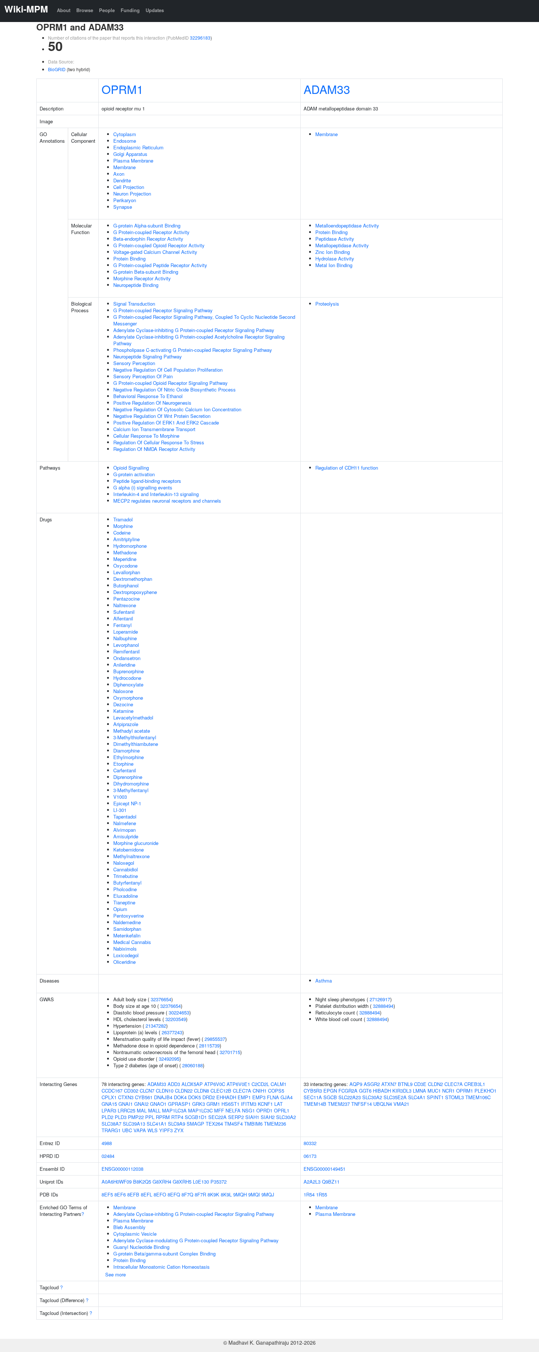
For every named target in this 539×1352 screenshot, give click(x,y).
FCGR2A (348, 1090)
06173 (310, 1155)
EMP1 (244, 1097)
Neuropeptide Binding (135, 284)
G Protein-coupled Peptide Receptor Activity (160, 265)
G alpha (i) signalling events (142, 487)
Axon (118, 173)
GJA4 (286, 1097)
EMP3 (258, 1097)
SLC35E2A (395, 1097)
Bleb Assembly (129, 1227)
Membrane (124, 167)
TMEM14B (315, 1103)
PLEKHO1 (485, 1090)
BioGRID (57, 69)
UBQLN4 (382, 1103)
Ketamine (123, 710)
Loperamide (125, 631)
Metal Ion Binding (333, 265)
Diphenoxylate (128, 684)
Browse (84, 10)
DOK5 (194, 1097)
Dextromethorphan (132, 578)
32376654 (161, 999)
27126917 (380, 999)
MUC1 (434, 1090)
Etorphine (123, 763)
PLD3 (120, 1117)
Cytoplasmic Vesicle (135, 1233)
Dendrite (122, 180)
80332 (310, 1143)
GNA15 (109, 1103)
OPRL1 (281, 1110)
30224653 (179, 1012)
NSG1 (248, 1110)
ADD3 (174, 1083)
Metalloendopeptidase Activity (347, 225)
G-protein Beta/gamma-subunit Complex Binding (164, 1253)
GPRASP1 (179, 1103)
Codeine (122, 532)
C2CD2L (260, 1083)
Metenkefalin (126, 935)
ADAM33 (327, 88)
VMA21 (401, 1103)
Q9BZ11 (331, 1181)
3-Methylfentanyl (130, 790)
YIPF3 (166, 1130)
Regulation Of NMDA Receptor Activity (154, 448)
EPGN (330, 1090)
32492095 (169, 1058)
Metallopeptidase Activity (342, 245)
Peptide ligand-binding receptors (147, 480)
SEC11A (313, 1097)
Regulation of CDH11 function (346, 467)
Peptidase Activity (334, 238)
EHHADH (226, 1097)
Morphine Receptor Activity (142, 278)
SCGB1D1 (196, 1117)
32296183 (200, 37)
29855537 (215, 1038)
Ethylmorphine (128, 757)
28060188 (192, 1065)
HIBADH (382, 1090)
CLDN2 (435, 1083)
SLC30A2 (286, 1117)
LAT (278, 1103)
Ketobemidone (128, 849)
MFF (219, 1110)
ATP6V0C (214, 1083)
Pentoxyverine (128, 915)
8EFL (146, 1194)
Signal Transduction (134, 303)
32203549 (175, 1019)
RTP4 (177, 1117)
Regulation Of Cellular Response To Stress (158, 442)
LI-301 (119, 809)
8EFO (160, 1194)
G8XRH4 (162, 1181)
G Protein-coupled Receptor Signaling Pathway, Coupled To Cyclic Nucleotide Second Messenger (204, 320)
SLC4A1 (416, 1097)
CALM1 (278, 1083)
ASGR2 (372, 1083)
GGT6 (365, 1090)
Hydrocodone (127, 677)
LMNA (419, 1090)
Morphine (123, 525)
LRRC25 (126, 1110)
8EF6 (120, 1194)
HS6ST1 (230, 1103)
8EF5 (107, 1194)
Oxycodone (125, 565)
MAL (142, 1110)
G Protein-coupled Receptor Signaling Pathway (163, 310)
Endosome (124, 140)
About (63, 10)
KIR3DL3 (401, 1090)
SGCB (330, 1097)
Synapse (122, 206)
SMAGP (195, 1123)
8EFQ (174, 1194)
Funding (130, 10)
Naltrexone (124, 605)
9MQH (240, 1194)
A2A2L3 (312, 1181)
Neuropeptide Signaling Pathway (147, 356)
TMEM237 (339, 1103)
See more (115, 1274)
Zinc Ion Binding (332, 251)
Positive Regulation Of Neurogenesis (152, 402)
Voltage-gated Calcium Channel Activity (155, 251)
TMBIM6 (253, 1123)
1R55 (321, 1194)
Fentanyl (122, 625)
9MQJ (267, 1194)
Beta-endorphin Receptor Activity (148, 238)
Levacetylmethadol (133, 717)
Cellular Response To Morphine (146, 435)
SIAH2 (268, 1117)
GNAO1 (158, 1103)
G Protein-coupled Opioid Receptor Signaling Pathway (170, 382)
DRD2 (208, 1097)
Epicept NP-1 (127, 803)
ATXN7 (388, 1083)
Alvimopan (124, 829)
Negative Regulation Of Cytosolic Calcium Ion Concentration (177, 409)
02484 (108, 1155)
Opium (120, 908)
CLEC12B (220, 1090)
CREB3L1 (474, 1083)
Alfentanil (123, 618)
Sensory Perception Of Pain (143, 376)
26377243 (172, 1032)
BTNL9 (405, 1083)
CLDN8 (201, 1090)
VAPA (139, 1130)
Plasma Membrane (133, 160)
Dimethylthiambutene (135, 743)
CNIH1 (260, 1090)
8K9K (213, 1194)
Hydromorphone (130, 545)
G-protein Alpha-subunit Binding (146, 225)
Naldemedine (127, 922)
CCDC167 (112, 1090)
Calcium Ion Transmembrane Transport (154, 429)
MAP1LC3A (174, 1110)
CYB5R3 (313, 1090)
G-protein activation (134, 474)
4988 (107, 1143)
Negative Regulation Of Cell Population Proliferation (168, 369)
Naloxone (123, 691)
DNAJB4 (163, 1097)
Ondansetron (126, 658)
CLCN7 (147, 1090)
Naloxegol (123, 862)
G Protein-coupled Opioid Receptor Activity (159, 245)
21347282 (156, 1025)
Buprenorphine (128, 671)
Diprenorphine (127, 776)
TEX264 (214, 1123)
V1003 (120, 796)
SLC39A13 (134, 1123)
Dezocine (123, 704)
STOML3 (454, 1097)
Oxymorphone (128, 697)
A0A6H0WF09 (117, 1181)
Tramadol (123, 519)
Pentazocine (126, 598)
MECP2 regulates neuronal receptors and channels (167, 500)
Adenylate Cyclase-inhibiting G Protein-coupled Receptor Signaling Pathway (193, 330)
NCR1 (448, 1090)
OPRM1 (122, 88)
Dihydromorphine (131, 783)
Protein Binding (129, 258)
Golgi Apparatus (130, 153)
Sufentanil (124, 611)
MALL (154, 1110)
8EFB (133, 1194)
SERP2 (236, 1117)
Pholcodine (125, 889)
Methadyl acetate (131, 730)
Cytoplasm (124, 134)
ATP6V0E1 (238, 1083)
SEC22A (217, 1117)
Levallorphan (126, 572)
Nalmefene (124, 823)
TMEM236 (275, 1123)
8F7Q (187, 1194)
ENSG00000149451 (324, 1168)
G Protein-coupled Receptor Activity (151, 232)
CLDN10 (164, 1090)
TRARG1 (111, 1130)
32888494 (383, 1005)
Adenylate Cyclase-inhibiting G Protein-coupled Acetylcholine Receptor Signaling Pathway (199, 340)
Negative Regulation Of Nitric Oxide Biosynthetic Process (174, 389)
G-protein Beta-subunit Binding (145, 271)
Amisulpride (125, 836)
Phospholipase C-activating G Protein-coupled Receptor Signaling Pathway (192, 349)
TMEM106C (478, 1097)
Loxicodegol (126, 955)
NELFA (233, 1110)
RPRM (163, 1117)
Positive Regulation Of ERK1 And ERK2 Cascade (166, 422)
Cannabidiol (125, 869)
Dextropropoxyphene (135, 591)
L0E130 (201, 1181)
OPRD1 (264, 1110)
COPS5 (276, 1090)
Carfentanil (124, 770)
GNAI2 (141, 1103)
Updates (155, 10)
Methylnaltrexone (131, 856)
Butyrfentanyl (127, 882)
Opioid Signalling (131, 467)
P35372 (218, 1181)
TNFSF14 (361, 1103)
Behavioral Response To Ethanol (148, 396)
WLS (152, 1130)
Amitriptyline (126, 539)
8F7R (200, 1194)
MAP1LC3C (200, 1110)
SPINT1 (435, 1097)
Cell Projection (128, 186)
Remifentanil (126, 651)
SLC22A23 (349, 1097)
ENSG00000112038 (122, 1168)
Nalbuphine (125, 638)
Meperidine (124, 558)
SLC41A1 (156, 1123)
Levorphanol (126, 644)
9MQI (254, 1194)
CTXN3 (125, 1097)
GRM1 (213, 1103)
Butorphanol (126, 585)
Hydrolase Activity (334, 258)
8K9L (226, 1194)
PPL (149, 1117)
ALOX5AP (192, 1083)
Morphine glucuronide (135, 842)
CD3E (420, 1083)
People (107, 10)
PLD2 (107, 1117)
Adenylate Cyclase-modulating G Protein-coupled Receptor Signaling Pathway (196, 1240)
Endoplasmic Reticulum (138, 147)
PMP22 (136, 1117)
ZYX (179, 1130)
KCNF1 (265, 1103)
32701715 (230, 1052)
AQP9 (355, 1083)
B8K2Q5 (142, 1181)
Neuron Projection (132, 193)
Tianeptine (124, 902)
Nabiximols (125, 948)
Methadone (125, 552)
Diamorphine (126, 750)
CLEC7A (242, 1090)
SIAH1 (252, 1117)
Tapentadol (124, 816)
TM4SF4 (233, 1123)
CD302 (131, 1090)
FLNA (273, 1097)
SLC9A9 (176, 1123)
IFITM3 (248, 1103)
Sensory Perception (134, 363)
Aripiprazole (125, 724)
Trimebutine (125, 875)
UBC (127, 1130)
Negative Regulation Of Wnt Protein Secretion (161, 415)
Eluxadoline (125, 895)
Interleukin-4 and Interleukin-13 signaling (156, 494)
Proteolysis (327, 303)
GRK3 (198, 1103)
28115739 (209, 1045)
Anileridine (124, 664)
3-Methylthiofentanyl (134, 737)
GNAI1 (125, 1103)
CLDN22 (183, 1090)
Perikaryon (124, 200)
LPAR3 (109, 1110)
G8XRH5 (182, 1181)
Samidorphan (127, 928)
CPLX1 (109, 1097)
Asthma (323, 980)
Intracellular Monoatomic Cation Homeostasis (161, 1266)
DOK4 (180, 1097)
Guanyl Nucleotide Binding (141, 1246)
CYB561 (144, 1097)
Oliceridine (124, 961)
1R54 (309, 1194)
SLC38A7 (111, 1123)
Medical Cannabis (132, 942)
